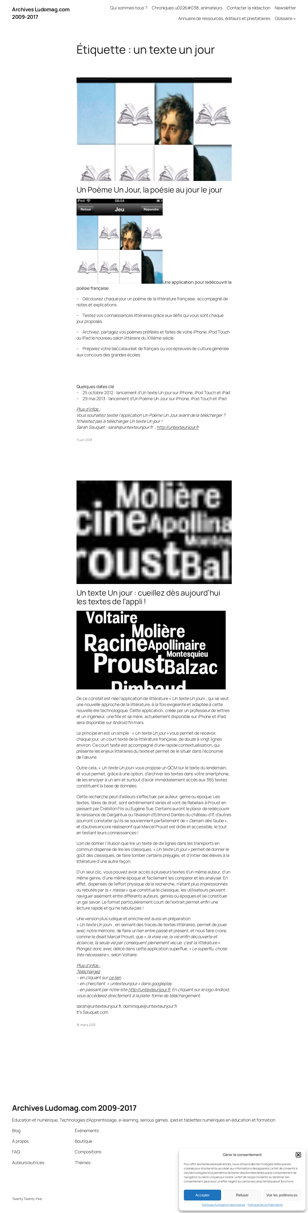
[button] (298, 1154)
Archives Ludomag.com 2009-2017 (74, 1108)
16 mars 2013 (86, 1024)
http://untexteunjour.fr (178, 427)
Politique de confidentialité (265, 1205)
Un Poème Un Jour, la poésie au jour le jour (149, 190)
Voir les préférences (282, 1195)
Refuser (242, 1195)
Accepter (202, 1195)
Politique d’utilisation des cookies (223, 1205)
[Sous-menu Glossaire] (294, 18)
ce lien (115, 977)
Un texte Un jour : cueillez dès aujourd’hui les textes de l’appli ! (148, 597)
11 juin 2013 (84, 439)
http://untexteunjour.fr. (149, 989)
